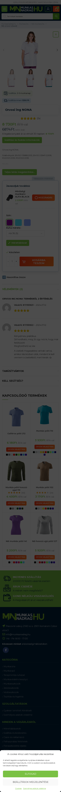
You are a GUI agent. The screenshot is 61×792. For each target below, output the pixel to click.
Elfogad (30, 773)
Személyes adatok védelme (34, 788)
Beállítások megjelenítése (30, 782)
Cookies (18, 788)
